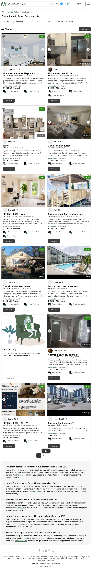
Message (9, 100)
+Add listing (84, 29)
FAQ (22, 557)
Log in (78, 4)
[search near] (9, 4)
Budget (35, 22)
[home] (3, 12)
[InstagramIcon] (52, 551)
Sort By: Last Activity (65, 22)
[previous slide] (5, 49)
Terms (17, 557)
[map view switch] (46, 451)
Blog (65, 557)
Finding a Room (84, 557)
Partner (5, 557)
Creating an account (20, 475)
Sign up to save (21, 541)
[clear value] (51, 4)
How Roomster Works (46, 560)
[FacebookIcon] (39, 551)
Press (38, 557)
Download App (73, 557)
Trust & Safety (42, 558)
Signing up (20, 508)
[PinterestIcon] (49, 551)
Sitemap (11, 557)
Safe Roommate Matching (74, 558)
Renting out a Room (15, 558)
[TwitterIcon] (42, 551)
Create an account (36, 491)
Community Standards (56, 558)
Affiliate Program (47, 557)
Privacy (32, 557)
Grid (7, 22)
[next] (56, 4)
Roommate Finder (29, 558)
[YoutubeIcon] (46, 551)
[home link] (3, 4)
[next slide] (41, 49)
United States (13, 12)
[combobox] (30, 4)
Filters (47, 22)
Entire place (20, 22)
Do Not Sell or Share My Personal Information (46, 563)
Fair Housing (58, 557)
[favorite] (3, 36)
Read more (10, 378)
